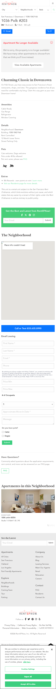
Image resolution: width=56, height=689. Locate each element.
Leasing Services (42, 564)
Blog (37, 560)
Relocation (39, 575)
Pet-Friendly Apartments (11, 571)
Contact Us (40, 597)
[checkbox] (3, 432)
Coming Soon (7, 590)
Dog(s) (7, 436)
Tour (3, 593)
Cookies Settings (28, 669)
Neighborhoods (7, 582)
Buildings (5, 586)
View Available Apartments (28, 65)
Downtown (19, 16)
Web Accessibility (29, 628)
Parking (4, 597)
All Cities (4, 556)
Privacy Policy (10, 625)
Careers (38, 578)
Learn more (37, 180)
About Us (39, 556)
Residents (39, 593)
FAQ (25, 159)
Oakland (4, 564)
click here (26, 662)
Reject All (28, 677)
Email (8, 31)
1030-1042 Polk (32, 16)
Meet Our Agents (42, 567)
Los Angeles (6, 567)
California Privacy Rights (27, 625)
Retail (37, 571)
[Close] (52, 649)
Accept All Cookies (28, 684)
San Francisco (7, 16)
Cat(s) (7, 432)
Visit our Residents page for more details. (21, 183)
